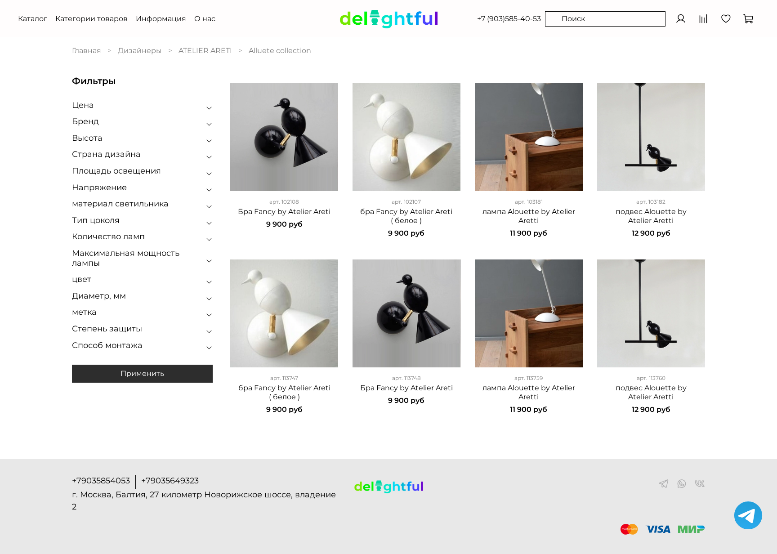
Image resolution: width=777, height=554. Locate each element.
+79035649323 (170, 481)
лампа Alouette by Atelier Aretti (528, 216)
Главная (86, 50)
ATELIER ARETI (205, 50)
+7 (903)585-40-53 (509, 18)
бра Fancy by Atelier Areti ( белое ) (406, 216)
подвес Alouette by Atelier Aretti (651, 216)
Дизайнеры (140, 50)
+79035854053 (101, 481)
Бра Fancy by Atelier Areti (284, 211)
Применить (142, 373)
